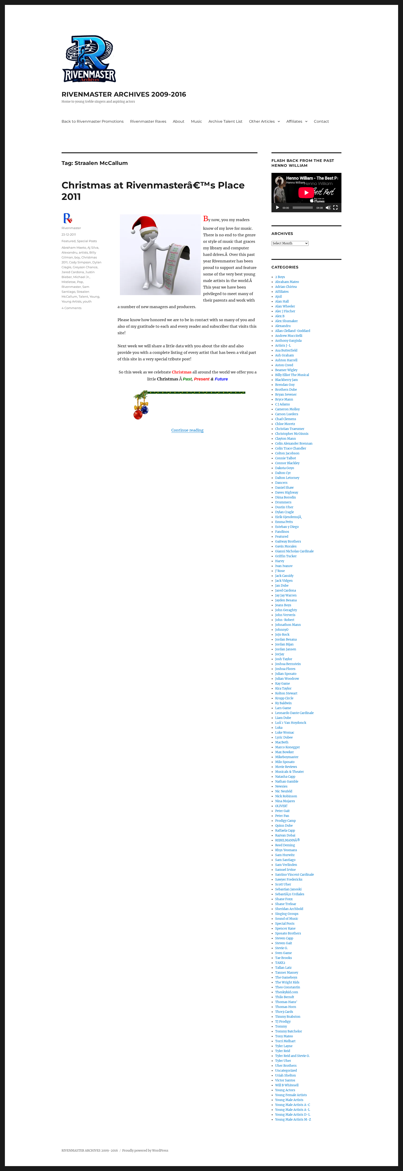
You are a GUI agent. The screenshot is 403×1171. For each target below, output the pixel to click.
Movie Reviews (286, 767)
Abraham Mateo (287, 282)
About (178, 121)
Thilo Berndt (284, 997)
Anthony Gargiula (288, 341)
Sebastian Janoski (288, 889)
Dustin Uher (284, 507)
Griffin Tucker (286, 556)
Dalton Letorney (287, 478)
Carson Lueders (286, 414)
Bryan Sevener (286, 395)
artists (83, 252)
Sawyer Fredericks (288, 880)
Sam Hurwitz (285, 855)
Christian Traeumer (289, 429)
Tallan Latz (283, 968)
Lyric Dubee (284, 737)
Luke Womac (284, 733)
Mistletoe (69, 282)
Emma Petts (284, 522)
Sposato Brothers (288, 933)
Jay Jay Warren (286, 595)
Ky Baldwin (283, 703)
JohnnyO (281, 630)
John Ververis (285, 615)
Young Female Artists (291, 1095)
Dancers (281, 483)
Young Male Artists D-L (292, 1115)
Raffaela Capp (285, 831)
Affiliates (294, 121)
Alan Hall (282, 301)
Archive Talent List (225, 121)
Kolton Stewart (286, 693)
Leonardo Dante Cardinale (294, 713)
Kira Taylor (283, 688)
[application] (306, 192)
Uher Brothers (286, 1066)
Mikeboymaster (287, 757)
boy (77, 257)
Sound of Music (286, 919)
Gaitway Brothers (288, 542)
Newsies (281, 786)
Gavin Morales (286, 546)
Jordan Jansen (285, 649)
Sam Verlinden (286, 865)
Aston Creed (284, 365)
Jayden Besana (286, 600)
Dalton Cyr (283, 473)
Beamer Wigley (286, 370)
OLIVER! (281, 806)
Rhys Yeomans (286, 850)
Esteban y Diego (287, 527)
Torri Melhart (285, 1041)
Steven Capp (284, 938)
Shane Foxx (284, 899)
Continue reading (187, 430)
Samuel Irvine (285, 870)
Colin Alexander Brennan (294, 444)
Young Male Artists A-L (292, 1110)
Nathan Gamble (286, 782)
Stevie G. (281, 948)
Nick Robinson (286, 796)
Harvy (279, 561)
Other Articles (262, 121)
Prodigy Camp (285, 821)
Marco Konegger (287, 747)
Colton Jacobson (287, 453)
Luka (278, 728)
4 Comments (71, 308)
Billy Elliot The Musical (292, 375)
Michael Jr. (81, 277)
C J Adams (282, 404)
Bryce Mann (284, 399)
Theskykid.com (286, 992)
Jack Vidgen (284, 581)
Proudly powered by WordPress (145, 1151)
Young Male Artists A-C (292, 1105)
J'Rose (280, 571)
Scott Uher (283, 884)
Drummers (283, 502)
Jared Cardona (73, 272)
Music (196, 121)
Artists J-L (283, 346)
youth (87, 301)
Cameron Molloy (287, 409)
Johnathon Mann (288, 625)
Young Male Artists (289, 1100)
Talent (83, 296)
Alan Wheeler (285, 306)
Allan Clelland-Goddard (292, 331)
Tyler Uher (283, 1061)
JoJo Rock (282, 635)
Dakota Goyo (284, 468)
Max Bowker (284, 752)
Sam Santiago (285, 860)
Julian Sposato (285, 674)
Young (94, 296)
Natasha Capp (285, 777)
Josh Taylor (283, 659)
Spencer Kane (285, 929)
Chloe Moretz (285, 424)
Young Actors (285, 1090)
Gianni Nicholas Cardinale (294, 551)
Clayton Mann (285, 439)
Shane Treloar (285, 904)
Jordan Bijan (284, 644)
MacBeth (281, 742)
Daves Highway (286, 493)
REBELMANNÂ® (287, 840)
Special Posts (87, 241)
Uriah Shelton (285, 1075)
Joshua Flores (285, 669)
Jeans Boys (283, 605)
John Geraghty (286, 610)
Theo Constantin (287, 987)
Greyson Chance (85, 267)
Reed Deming (285, 845)
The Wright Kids (287, 982)
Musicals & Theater (289, 772)
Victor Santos (285, 1080)
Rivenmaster (71, 228)
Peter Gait (282, 811)
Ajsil (278, 297)
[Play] (277, 207)
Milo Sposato (285, 762)
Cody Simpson (80, 262)
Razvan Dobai (285, 835)
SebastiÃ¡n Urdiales (289, 894)
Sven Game (283, 953)
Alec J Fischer (285, 311)
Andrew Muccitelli (288, 336)
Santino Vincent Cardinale (294, 875)
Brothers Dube (286, 390)
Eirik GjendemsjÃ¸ (288, 517)
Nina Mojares (285, 801)
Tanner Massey (286, 973)
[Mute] (328, 207)
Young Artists (71, 301)
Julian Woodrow (287, 679)
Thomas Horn (285, 1007)
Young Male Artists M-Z (293, 1120)
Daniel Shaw (284, 488)
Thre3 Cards (284, 1012)
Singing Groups (287, 914)
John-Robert (284, 620)
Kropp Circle (284, 698)
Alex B (280, 316)
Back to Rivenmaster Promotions (93, 121)
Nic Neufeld (283, 791)
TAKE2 (280, 963)
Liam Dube (283, 718)
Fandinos (282, 532)
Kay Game (282, 684)
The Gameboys (286, 977)
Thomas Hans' (286, 1002)
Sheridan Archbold (289, 909)
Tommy (281, 1026)
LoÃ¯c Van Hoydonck (290, 723)
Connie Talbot (285, 458)
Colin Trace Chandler (290, 448)
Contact (321, 121)
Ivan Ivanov (283, 566)
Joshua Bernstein (288, 664)
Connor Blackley (287, 463)
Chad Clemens (285, 419)
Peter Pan (282, 816)
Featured (69, 241)
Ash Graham (284, 355)
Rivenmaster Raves (148, 121)
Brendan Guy (285, 385)
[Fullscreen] (335, 207)
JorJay (279, 654)
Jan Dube (281, 586)
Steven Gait (283, 943)
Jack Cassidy (284, 576)
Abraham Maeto (74, 247)
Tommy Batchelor (288, 1031)
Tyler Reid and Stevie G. (292, 1056)
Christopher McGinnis (292, 434)
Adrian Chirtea (286, 287)
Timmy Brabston (287, 1017)
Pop (80, 282)
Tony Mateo (284, 1036)
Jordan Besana (286, 639)
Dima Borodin (285, 497)
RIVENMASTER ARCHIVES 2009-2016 (124, 94)
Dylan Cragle (284, 512)
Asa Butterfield (286, 350)
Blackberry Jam (286, 380)
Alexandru (69, 252)
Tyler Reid (282, 1051)
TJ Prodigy (283, 1022)
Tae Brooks (283, 958)
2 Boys (280, 277)
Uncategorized (286, 1071)
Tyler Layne (283, 1046)
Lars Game (283, 708)
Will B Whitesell (287, 1085)
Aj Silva (92, 247)
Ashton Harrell (286, 360)
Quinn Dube (284, 826)
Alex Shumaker (286, 321)
